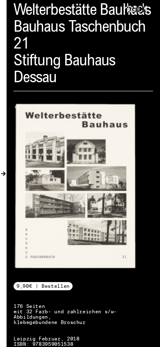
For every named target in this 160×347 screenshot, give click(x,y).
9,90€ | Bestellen (43, 286)
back (136, 9)
